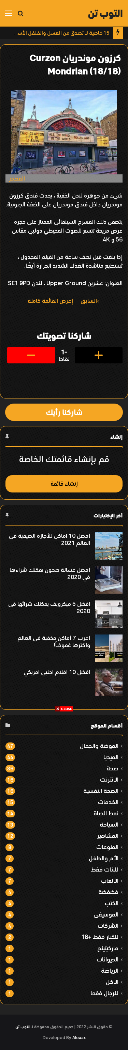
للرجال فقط (104, 993)
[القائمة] (8, 15)
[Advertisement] (64, 776)
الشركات (108, 925)
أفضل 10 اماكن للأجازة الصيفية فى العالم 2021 (49, 539)
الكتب (111, 903)
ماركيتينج (107, 948)
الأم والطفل (103, 858)
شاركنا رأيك (64, 412)
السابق (89, 300)
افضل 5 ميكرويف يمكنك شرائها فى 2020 (49, 607)
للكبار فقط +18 (99, 936)
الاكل (112, 981)
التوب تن (22, 1027)
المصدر (17, 178)
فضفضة (108, 891)
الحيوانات (107, 959)
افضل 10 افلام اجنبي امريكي (57, 672)
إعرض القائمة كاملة (50, 300)
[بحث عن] (20, 15)
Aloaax (79, 1037)
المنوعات (107, 846)
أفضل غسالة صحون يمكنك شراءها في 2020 (50, 573)
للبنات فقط (104, 869)
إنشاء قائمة (64, 483)
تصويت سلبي (31, 355)
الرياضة (109, 970)
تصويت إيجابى (99, 355)
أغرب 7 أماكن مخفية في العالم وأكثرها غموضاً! (53, 641)
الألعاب (109, 880)
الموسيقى (106, 914)
